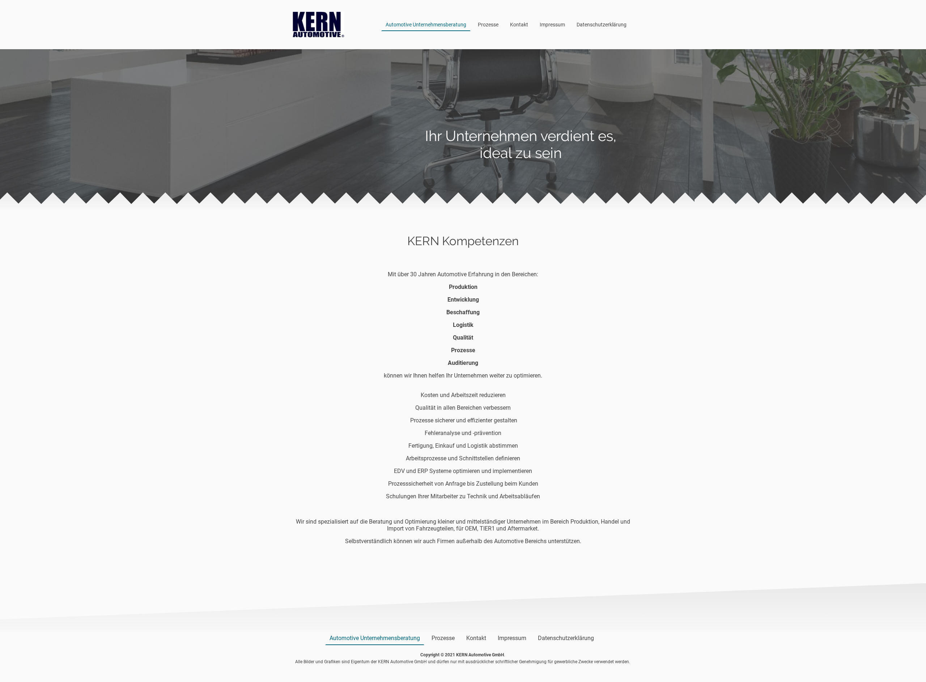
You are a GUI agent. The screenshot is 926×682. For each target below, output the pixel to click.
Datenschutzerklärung (601, 24)
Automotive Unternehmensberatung (426, 24)
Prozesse (488, 24)
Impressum (552, 24)
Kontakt (519, 24)
